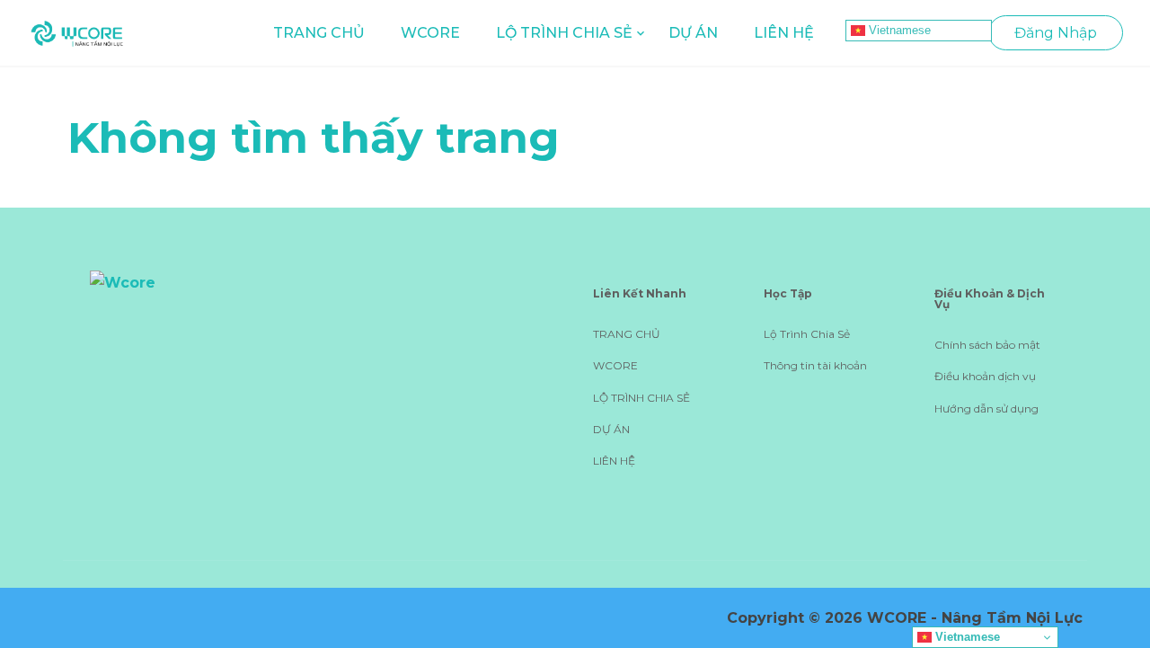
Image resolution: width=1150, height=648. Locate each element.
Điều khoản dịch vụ (985, 376)
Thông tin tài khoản (815, 365)
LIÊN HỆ (784, 32)
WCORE (430, 32)
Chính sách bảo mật (987, 344)
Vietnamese (898, 30)
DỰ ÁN (693, 32)
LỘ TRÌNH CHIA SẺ (564, 32)
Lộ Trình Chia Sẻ (807, 334)
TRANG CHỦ (319, 32)
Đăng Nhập (1055, 32)
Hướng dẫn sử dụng (986, 408)
